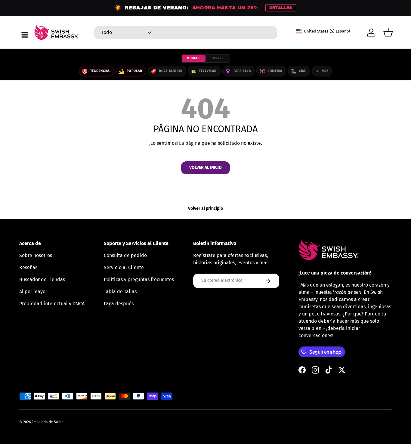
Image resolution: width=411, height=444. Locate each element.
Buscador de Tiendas (42, 279)
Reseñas (28, 267)
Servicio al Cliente (124, 267)
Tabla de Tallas (120, 291)
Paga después (119, 303)
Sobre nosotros (35, 255)
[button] (388, 32)
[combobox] (186, 32)
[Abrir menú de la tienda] (24, 34)
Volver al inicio (205, 167)
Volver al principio (205, 208)
